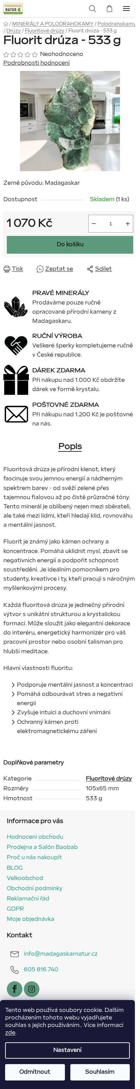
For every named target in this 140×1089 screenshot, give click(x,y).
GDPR (15, 909)
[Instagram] (31, 989)
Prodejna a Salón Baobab (42, 847)
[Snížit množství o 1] (94, 223)
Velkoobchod (25, 878)
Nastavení (67, 1050)
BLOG (15, 868)
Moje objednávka (30, 919)
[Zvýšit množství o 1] (128, 223)
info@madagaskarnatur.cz (61, 954)
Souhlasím (100, 1072)
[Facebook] (14, 989)
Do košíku (70, 244)
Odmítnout (34, 1072)
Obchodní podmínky (35, 888)
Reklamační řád (28, 899)
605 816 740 (41, 970)
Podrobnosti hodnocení (36, 63)
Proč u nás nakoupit (34, 857)
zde (10, 1033)
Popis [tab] (70, 446)
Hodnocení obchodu (35, 837)
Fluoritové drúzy (109, 779)
